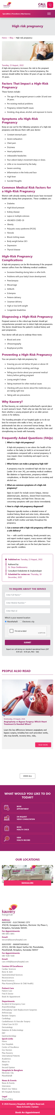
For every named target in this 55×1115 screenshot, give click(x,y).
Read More (43, 745)
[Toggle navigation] (49, 13)
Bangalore (27, 883)
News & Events (8, 1083)
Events (27, 1106)
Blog (11, 37)
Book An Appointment (11, 996)
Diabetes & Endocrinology (12, 1030)
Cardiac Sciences (9, 969)
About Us (6, 1061)
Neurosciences (8, 977)
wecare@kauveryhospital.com (14, 939)
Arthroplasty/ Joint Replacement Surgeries (19, 1009)
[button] (16, 889)
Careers (35, 1106)
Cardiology (6, 1018)
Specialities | (7, 14)
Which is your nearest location (17, 617)
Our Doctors (7, 1050)
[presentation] (4, 716)
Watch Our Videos (9, 1088)
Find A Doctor (7, 993)
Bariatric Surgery (9, 1015)
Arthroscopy (7, 1012)
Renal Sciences (8, 980)
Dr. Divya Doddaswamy (17, 567)
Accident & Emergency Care (13, 1004)
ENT (3, 1033)
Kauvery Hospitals (17, 1104)
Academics (6, 1058)
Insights (5, 1064)
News (19, 1106)
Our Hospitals (7, 1044)
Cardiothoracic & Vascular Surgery (16, 1021)
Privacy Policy (7, 1099)
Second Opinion (8, 1067)
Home (4, 37)
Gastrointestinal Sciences (12, 974)
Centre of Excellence (10, 1047)
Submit (27, 642)
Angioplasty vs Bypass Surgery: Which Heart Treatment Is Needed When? (25, 722)
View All (27, 776)
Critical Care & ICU (10, 1024)
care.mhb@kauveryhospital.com (15, 961)
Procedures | (16, 14)
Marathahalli (7, 1075)
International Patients (11, 1055)
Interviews (6, 1086)
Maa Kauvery (25, 14)
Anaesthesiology (8, 1006)
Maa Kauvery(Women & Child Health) (17, 983)
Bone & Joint (7, 971)
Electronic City (8, 1072)
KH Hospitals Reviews (11, 1091)
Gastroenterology (9, 1036)
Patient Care (7, 990)
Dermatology (7, 1027)
